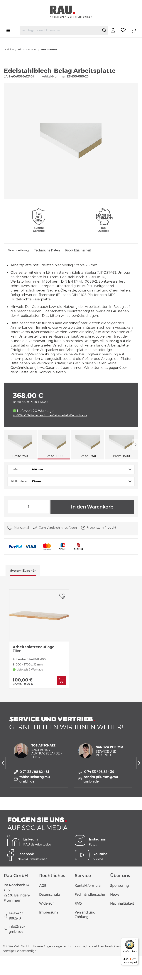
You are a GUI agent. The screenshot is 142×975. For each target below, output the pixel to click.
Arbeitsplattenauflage (33, 649)
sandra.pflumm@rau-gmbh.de (101, 779)
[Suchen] (104, 30)
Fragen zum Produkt (101, 527)
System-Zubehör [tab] (23, 570)
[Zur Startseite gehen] (71, 12)
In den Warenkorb (92, 507)
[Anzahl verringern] (12, 507)
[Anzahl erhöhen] (45, 507)
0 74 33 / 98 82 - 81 (34, 772)
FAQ (78, 903)
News (114, 895)
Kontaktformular (88, 886)
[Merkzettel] (123, 30)
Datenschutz (49, 895)
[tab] (18, 250)
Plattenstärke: (19, 481)
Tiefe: (14, 469)
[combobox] (60, 30)
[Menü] (8, 30)
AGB (43, 886)
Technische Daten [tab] (47, 250)
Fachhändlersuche (90, 895)
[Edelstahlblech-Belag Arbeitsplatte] (71, 140)
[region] (71, 141)
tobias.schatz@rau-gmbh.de (35, 779)
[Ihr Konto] (113, 30)
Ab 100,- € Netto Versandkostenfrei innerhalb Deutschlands (50, 415)
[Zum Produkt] (61, 680)
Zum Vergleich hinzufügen (58, 527)
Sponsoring (119, 886)
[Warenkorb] (133, 30)
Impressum (48, 912)
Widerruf (46, 903)
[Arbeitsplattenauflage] (39, 615)
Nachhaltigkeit (122, 903)
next (135, 444)
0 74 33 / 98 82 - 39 (99, 772)
